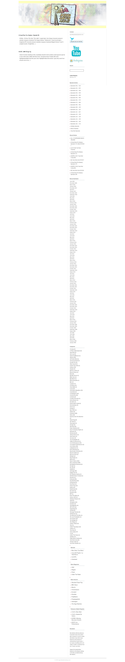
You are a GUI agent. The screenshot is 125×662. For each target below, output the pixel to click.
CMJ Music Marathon (75, 390)
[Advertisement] (96, 56)
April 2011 (72, 298)
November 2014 (73, 227)
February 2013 (73, 262)
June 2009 (72, 334)
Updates (72, 536)
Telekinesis (72, 513)
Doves (71, 406)
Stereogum (74, 601)
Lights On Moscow (74, 441)
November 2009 (73, 326)
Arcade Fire (73, 362)
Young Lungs (73, 541)
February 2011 (73, 301)
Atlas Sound (73, 364)
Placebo (72, 477)
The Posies (72, 518)
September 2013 (73, 250)
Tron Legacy (73, 531)
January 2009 (73, 342)
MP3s (71, 459)
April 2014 (72, 239)
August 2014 (72, 232)
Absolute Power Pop (77, 582)
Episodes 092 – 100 (76, 107)
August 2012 (72, 271)
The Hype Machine (77, 604)
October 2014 (73, 229)
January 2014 (73, 243)
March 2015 (72, 220)
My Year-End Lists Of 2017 (77, 160)
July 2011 (72, 293)
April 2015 (72, 219)
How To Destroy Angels (75, 429)
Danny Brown (73, 400)
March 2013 (72, 260)
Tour (71, 525)
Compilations (73, 393)
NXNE (71, 469)
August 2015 (72, 212)
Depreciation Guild (74, 403)
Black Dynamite (74, 380)
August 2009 (72, 331)
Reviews (72, 492)
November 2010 (73, 306)
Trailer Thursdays (74, 526)
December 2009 (73, 324)
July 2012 (72, 273)
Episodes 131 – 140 (76, 116)
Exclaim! (74, 592)
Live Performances (74, 443)
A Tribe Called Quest (75, 350)
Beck (71, 373)
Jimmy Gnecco (73, 434)
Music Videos (73, 461)
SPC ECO (72, 507)
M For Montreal (73, 449)
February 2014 (73, 242)
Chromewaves (75, 589)
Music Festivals (74, 128)
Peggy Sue (72, 472)
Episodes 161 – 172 (76, 123)
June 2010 (72, 314)
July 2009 (72, 332)
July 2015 (72, 214)
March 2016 (72, 201)
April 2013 (72, 258)
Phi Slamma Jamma (75, 474)
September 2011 (73, 290)
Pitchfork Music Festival (75, 475)
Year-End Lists (73, 540)
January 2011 (73, 303)
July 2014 (72, 234)
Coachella (72, 392)
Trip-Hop (72, 530)
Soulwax (72, 503)
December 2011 (73, 285)
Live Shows (73, 446)
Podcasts (72, 479)
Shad (71, 500)
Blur (71, 382)
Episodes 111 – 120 (76, 112)
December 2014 (73, 225)
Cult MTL (74, 557)
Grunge (72, 424)
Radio (71, 487)
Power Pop (72, 485)
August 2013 (72, 252)
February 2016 (73, 202)
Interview (72, 431)
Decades (72, 401)
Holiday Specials (75, 126)
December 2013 (73, 245)
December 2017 (73, 188)
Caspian (72, 383)
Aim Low (72, 354)
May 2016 (72, 197)
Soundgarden (73, 505)
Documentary (73, 405)
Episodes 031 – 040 (76, 93)
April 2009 (72, 337)
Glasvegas (72, 423)
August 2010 (72, 311)
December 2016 (73, 192)
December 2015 (73, 206)
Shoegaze (72, 502)
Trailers (72, 528)
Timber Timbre (73, 523)
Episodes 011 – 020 (76, 88)
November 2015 (73, 207)
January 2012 (73, 283)
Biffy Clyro (72, 377)
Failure (71, 411)
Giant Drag (72, 420)
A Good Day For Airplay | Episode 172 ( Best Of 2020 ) (77, 144)
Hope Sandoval (74, 428)
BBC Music (75, 585)
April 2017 (72, 189)
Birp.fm (73, 587)
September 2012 (73, 270)
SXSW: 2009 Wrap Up (25, 51)
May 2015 (72, 217)
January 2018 (73, 186)
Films (71, 415)
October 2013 (73, 248)
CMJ (73, 567)
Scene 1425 (73, 497)
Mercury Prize (73, 454)
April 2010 (72, 317)
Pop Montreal (73, 480)
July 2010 (72, 313)
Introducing (72, 433)
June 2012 (72, 275)
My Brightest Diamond (75, 464)
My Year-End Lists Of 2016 (77, 170)
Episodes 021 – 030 (76, 90)
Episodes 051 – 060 (76, 97)
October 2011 (73, 288)
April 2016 (72, 199)
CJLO (71, 388)
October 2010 (73, 308)
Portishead (72, 482)
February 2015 (73, 222)
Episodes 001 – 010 (76, 85)
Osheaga (72, 471)
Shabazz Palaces (74, 499)
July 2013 (72, 253)
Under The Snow (74, 535)
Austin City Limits (74, 365)
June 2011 (72, 294)
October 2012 (73, 268)
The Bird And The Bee (75, 515)
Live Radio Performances (76, 444)
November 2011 (73, 286)
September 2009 (73, 329)
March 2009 (72, 339)
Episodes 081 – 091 (76, 104)
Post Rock (72, 484)
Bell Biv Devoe (73, 375)
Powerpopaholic (76, 599)
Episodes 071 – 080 (76, 102)
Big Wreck (72, 378)
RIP (71, 494)
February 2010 (73, 321)
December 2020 (73, 183)
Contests (72, 397)
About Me (72, 352)
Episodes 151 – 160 (76, 121)
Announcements (74, 360)
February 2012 (73, 281)
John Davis (72, 436)
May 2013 (72, 257)
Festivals (72, 413)
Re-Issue (72, 490)
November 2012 (73, 266)
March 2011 (72, 299)
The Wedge (73, 520)
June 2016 (72, 196)
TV (70, 533)
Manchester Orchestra (75, 451)
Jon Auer (72, 438)
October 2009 (73, 327)
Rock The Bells (73, 495)
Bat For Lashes (73, 370)
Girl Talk (72, 421)
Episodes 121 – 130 (76, 114)
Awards (72, 369)
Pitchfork (74, 594)
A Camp (72, 349)
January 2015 (73, 224)
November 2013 (73, 247)
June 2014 (72, 235)
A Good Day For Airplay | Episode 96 (29, 35)
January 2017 (73, 191)
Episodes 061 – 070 (76, 100)
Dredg (71, 408)
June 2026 (72, 181)
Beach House (73, 372)
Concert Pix (73, 395)
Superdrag (72, 508)
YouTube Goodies (74, 543)
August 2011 (72, 291)
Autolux (72, 367)
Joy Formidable (74, 439)
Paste (73, 572)
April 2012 (72, 278)
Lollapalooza (73, 448)
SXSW (71, 510)
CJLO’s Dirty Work (77, 612)
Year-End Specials (75, 131)
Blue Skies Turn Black (78, 550)
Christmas (72, 385)
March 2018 (72, 184)
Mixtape (72, 456)
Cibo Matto (72, 387)
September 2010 (73, 309)
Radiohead (72, 489)
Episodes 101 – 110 (76, 109)
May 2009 (72, 336)
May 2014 (72, 237)
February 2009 (73, 341)
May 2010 (72, 316)
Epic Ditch (72, 410)
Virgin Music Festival (75, 538)
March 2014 (72, 240)
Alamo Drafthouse (74, 355)
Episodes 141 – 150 (76, 119)
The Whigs (72, 522)
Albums (72, 357)
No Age (71, 466)
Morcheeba (72, 457)
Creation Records (74, 398)
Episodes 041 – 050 (76, 95)
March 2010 (72, 319)
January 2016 (73, 204)
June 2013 (72, 255)
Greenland (74, 559)
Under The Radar (76, 574)
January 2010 (73, 322)
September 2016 (73, 194)
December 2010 (73, 304)
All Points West (73, 359)
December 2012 (73, 265)
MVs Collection (73, 462)
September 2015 (73, 211)
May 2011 (72, 296)
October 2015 (73, 209)
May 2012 (72, 276)
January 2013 (73, 263)
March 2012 (72, 280)
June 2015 (72, 215)
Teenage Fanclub (74, 512)
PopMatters (75, 596)
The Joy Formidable (75, 517)
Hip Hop (72, 426)
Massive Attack (73, 452)
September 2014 (73, 230)
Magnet (74, 569)
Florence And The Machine (76, 416)
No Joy (71, 467)
